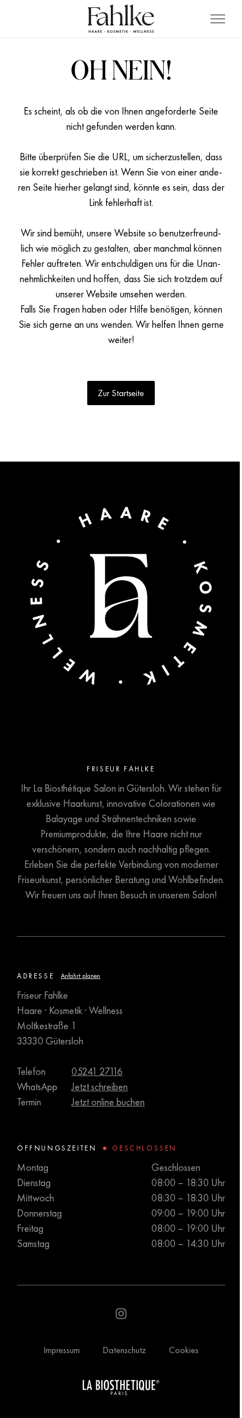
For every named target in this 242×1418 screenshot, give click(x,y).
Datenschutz (124, 1350)
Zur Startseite (121, 393)
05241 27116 (97, 1071)
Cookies (184, 1350)
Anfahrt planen (80, 975)
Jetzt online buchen (108, 1101)
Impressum (61, 1350)
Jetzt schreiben (99, 1086)
